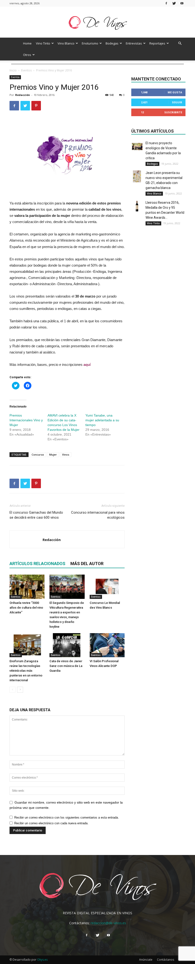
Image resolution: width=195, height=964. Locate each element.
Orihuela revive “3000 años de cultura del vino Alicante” (26, 607)
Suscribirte (173, 112)
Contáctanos (165, 960)
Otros (27, 55)
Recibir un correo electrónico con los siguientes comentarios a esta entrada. (66, 817)
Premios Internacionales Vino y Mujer (26, 420)
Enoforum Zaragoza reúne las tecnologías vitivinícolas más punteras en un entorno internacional (26, 670)
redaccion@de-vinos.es (108, 923)
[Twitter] (174, 3)
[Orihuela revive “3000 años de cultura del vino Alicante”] (27, 587)
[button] (179, 43)
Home (27, 43)
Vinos (65, 454)
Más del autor (86, 563)
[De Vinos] (97, 22)
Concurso (38, 454)
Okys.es (42, 960)
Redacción (22, 95)
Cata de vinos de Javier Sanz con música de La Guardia (65, 665)
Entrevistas (134, 43)
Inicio (13, 70)
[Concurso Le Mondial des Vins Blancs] (107, 587)
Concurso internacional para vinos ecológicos (98, 515)
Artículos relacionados (37, 563)
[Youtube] (181, 3)
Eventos (26, 70)
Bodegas (112, 43)
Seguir (177, 102)
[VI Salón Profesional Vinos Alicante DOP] (107, 645)
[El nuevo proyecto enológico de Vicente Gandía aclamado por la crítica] (137, 147)
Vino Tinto (43, 43)
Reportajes (157, 43)
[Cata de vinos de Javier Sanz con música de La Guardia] (66, 645)
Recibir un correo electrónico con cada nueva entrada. (51, 823)
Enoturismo (90, 43)
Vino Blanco (66, 43)
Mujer (53, 454)
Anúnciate (145, 960)
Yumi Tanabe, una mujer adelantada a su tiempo (102, 420)
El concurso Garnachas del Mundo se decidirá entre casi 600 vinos (36, 515)
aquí (87, 365)
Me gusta (175, 92)
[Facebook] (166, 3)
